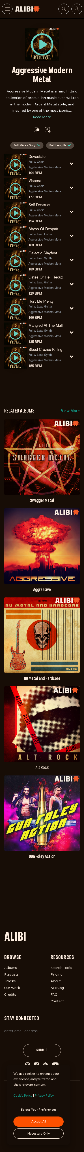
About (56, 981)
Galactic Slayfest (42, 253)
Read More (42, 117)
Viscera (34, 180)
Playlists (11, 974)
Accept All (38, 1121)
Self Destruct (39, 204)
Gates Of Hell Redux (45, 277)
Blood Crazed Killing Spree (50, 349)
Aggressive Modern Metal (45, 167)
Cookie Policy (22, 1095)
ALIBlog (57, 988)
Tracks (10, 981)
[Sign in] (76, 9)
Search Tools (61, 968)
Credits (10, 995)
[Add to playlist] (36, 130)
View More (70, 411)
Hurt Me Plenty (41, 301)
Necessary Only (39, 1133)
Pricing (56, 974)
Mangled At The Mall (45, 325)
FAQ (54, 995)
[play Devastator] (42, 44)
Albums (10, 968)
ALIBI (15, 937)
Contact (57, 1001)
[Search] (63, 9)
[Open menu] (7, 9)
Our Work (12, 988)
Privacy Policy (44, 1095)
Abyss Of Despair (43, 228)
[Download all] (47, 130)
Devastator (37, 156)
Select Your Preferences (38, 1109)
